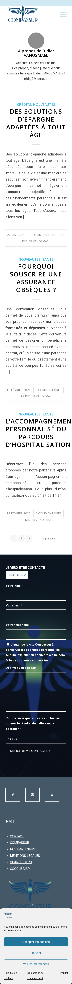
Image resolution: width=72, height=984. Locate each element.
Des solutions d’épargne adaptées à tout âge (36, 123)
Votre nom (14, 586)
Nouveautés (44, 104)
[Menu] (61, 14)
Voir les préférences (36, 964)
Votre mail (14, 605)
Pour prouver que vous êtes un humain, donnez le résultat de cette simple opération (33, 723)
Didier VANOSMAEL (36, 241)
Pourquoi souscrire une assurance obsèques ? (36, 278)
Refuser (36, 953)
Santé (48, 259)
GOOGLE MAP (20, 869)
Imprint (64, 973)
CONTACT (17, 836)
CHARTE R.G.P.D (21, 862)
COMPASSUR (19, 843)
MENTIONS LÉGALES (25, 856)
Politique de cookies (10, 976)
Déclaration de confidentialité (35, 976)
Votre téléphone (17, 625)
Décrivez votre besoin (21, 668)
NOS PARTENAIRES (24, 849)
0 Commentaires (43, 235)
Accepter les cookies (36, 941)
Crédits (24, 104)
